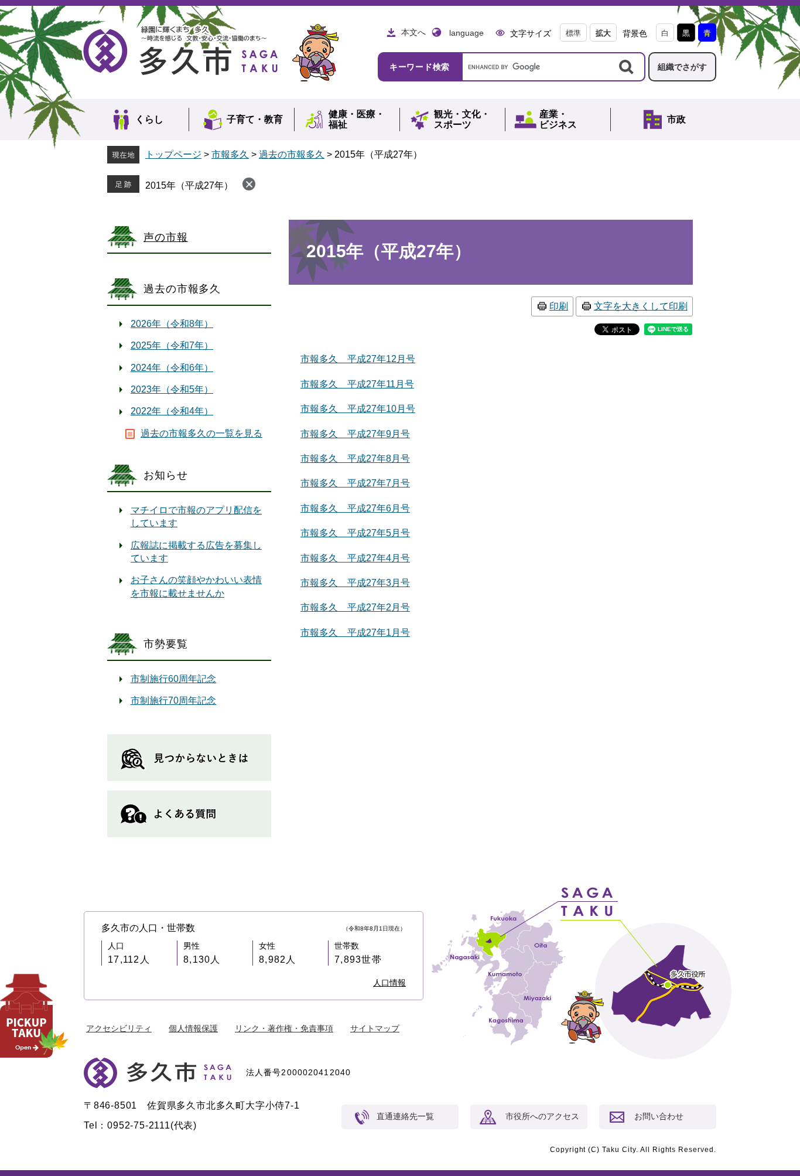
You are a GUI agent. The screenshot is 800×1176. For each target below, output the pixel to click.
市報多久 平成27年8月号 (355, 458)
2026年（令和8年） (172, 324)
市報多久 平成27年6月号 (355, 508)
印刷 (558, 306)
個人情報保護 (193, 1028)
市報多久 (230, 154)
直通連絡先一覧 (405, 1116)
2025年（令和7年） (172, 345)
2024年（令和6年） (172, 368)
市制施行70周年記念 (173, 700)
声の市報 (165, 237)
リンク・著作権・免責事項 (284, 1028)
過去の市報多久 (291, 154)
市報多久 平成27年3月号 (355, 583)
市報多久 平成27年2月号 (355, 607)
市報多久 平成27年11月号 (357, 384)
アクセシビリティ (119, 1028)
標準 (573, 33)
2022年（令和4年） (172, 411)
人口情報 (389, 982)
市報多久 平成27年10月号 (357, 409)
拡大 (603, 33)
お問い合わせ (658, 1116)
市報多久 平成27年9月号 (355, 434)
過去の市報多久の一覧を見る (201, 433)
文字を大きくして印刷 (641, 306)
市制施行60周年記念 (173, 679)
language (466, 33)
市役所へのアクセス (542, 1116)
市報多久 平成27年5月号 (355, 533)
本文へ (413, 32)
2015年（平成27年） (189, 185)
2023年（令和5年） (172, 389)
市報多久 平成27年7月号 (355, 483)
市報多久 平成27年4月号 (355, 558)
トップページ (173, 154)
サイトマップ (374, 1028)
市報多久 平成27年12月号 (357, 359)
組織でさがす (682, 66)
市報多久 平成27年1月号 (355, 633)
